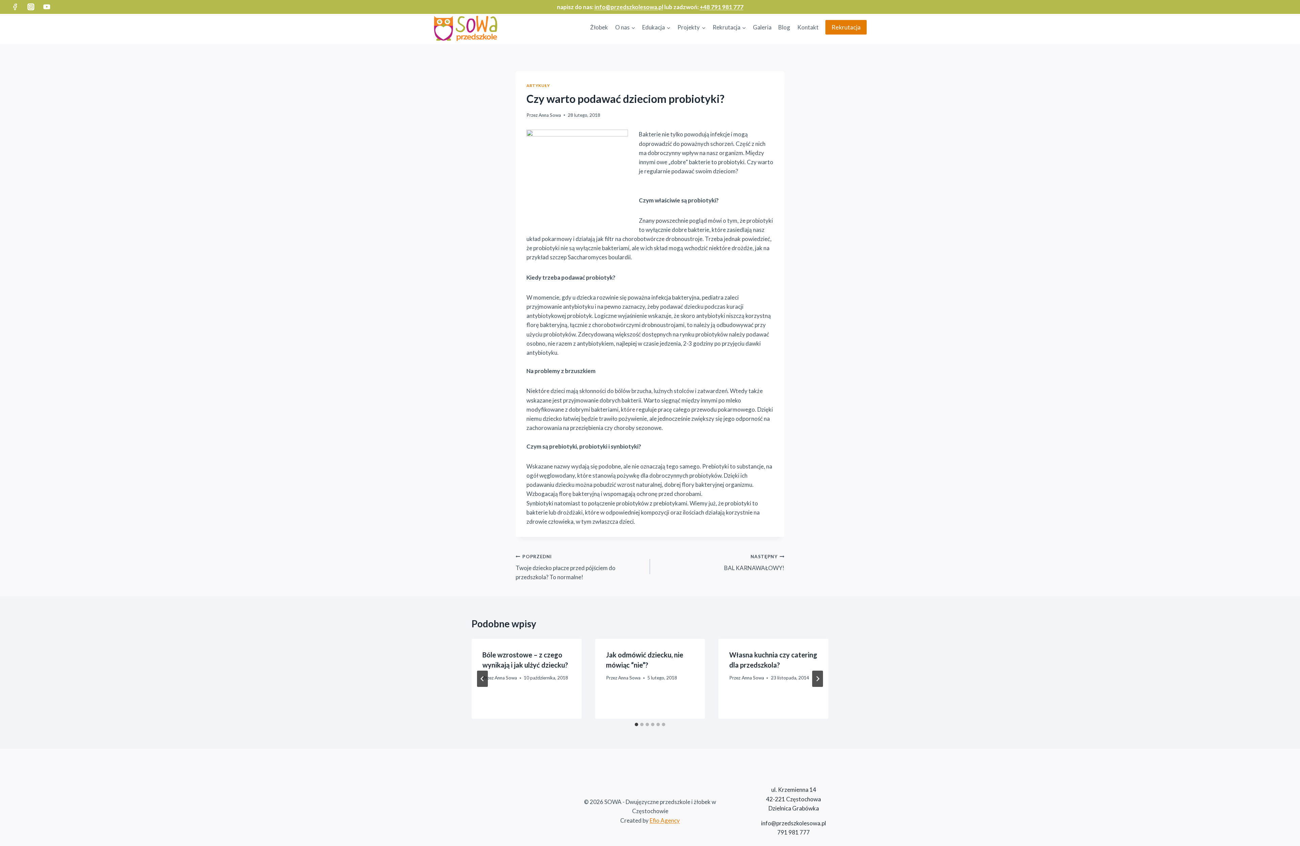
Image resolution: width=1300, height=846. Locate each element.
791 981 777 (793, 832)
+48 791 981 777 (721, 6)
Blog (784, 27)
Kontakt (808, 27)
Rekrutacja (846, 27)
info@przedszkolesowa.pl (628, 6)
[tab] (636, 724)
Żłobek (599, 27)
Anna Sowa (550, 115)
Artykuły (538, 85)
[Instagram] (31, 7)
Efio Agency (665, 820)
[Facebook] (15, 7)
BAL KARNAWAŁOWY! (754, 563)
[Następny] (817, 679)
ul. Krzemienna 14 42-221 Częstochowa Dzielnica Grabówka (793, 798)
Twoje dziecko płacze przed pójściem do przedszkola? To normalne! (565, 567)
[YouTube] (47, 7)
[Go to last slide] (482, 679)
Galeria (762, 27)
